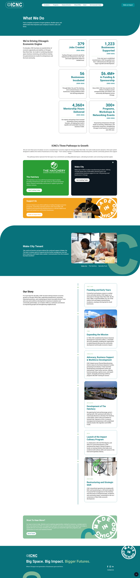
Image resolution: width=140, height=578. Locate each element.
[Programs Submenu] (59, 5)
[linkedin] (113, 566)
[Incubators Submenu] (51, 5)
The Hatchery (93, 266)
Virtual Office (77, 5)
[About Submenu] (87, 5)
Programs (55, 5)
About (84, 5)
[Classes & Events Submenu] (72, 5)
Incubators (47, 5)
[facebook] (107, 566)
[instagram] (110, 566)
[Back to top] (136, 574)
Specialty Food (102, 266)
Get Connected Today (95, 5)
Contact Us (110, 570)
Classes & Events (66, 5)
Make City (84, 266)
